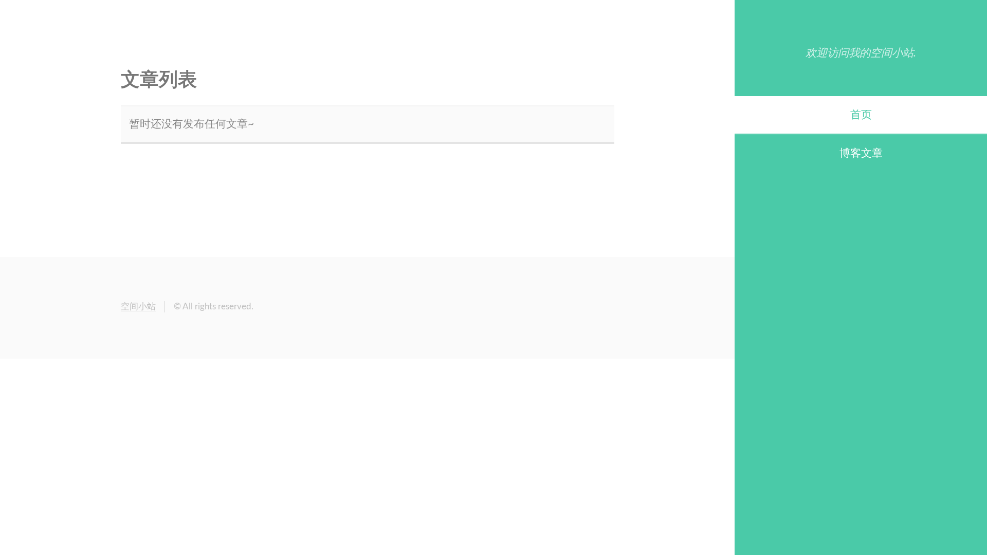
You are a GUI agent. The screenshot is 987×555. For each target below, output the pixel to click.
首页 (861, 114)
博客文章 (861, 153)
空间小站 (138, 306)
